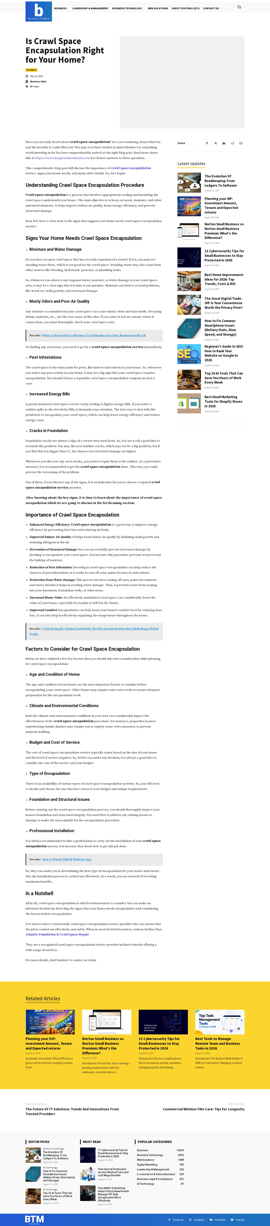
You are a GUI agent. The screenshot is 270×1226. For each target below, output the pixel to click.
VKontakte (220, 1219)
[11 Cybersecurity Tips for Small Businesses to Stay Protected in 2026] (189, 257)
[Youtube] (232, 1220)
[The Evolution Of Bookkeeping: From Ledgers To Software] (189, 183)
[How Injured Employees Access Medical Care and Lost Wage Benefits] (87, 1174)
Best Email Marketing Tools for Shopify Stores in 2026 (223, 401)
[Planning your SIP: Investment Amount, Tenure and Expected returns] (189, 206)
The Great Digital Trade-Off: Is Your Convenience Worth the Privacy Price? (224, 303)
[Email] (240, 143)
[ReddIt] (232, 143)
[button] (239, 6)
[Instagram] (190, 1220)
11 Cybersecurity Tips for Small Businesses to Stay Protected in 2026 (224, 255)
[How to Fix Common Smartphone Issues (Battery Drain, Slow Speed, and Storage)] (189, 329)
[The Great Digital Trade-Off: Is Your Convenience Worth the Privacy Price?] (189, 305)
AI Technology (50, 1167)
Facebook (178, 1219)
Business (31, 70)
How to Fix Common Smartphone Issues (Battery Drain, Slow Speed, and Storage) (220, 328)
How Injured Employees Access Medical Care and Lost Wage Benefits (113, 1172)
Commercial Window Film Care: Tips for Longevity (203, 1109)
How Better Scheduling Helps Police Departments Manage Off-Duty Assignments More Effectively (113, 1194)
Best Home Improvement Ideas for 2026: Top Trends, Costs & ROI (224, 279)
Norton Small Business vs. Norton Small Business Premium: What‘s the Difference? (224, 231)
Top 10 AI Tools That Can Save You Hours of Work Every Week (224, 377)
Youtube (240, 1219)
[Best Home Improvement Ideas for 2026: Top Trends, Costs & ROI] (189, 281)
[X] (215, 143)
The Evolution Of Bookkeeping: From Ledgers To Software (221, 180)
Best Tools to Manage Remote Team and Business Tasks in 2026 (217, 1043)
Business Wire (38, 81)
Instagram (199, 1219)
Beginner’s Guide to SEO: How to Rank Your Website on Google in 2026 (224, 353)
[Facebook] (207, 143)
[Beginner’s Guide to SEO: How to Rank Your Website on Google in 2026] (189, 354)
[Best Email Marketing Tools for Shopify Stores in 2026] (189, 403)
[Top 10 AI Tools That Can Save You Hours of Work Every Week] (189, 380)
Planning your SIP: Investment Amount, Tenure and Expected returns (221, 205)
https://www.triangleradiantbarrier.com (62, 158)
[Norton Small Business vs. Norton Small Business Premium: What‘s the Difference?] (189, 232)
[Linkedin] (224, 143)
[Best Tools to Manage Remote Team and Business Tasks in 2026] (219, 1022)
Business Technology (53, 1149)
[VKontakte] (211, 1220)
